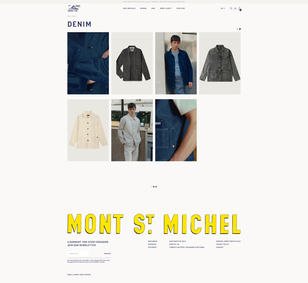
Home (69, 16)
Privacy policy (222, 244)
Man (153, 8)
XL (78, 91)
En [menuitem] (222, 8)
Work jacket (166, 8)
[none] (224, 8)
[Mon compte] (235, 8)
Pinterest (152, 247)
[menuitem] (224, 8)
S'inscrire (107, 253)
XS (70, 91)
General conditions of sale (228, 241)
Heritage (181, 8)
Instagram (152, 241)
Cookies (219, 247)
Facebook (152, 244)
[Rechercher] (231, 8)
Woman (143, 8)
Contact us (174, 244)
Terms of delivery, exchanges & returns (186, 247)
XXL (81, 91)
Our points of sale (177, 241)
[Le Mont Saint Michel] (74, 8)
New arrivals (129, 8)
